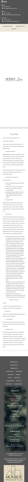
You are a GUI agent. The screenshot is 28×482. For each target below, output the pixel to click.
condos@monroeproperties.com (15, 455)
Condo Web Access (20, 26)
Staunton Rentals (14, 365)
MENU (5, 2)
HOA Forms (18, 374)
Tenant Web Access (7, 26)
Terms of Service (18, 384)
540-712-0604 (7, 13)
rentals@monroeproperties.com (10, 8)
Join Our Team (17, 377)
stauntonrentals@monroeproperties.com (12, 14)
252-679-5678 (7, 19)
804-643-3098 (7, 6)
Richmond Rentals (14, 362)
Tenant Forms (19, 371)
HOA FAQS (10, 377)
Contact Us (19, 381)
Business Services (10, 381)
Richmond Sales (14, 368)
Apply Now (14, 29)
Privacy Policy (9, 384)
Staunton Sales (9, 371)
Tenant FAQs (10, 374)
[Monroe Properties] (14, 79)
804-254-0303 (23, 458)
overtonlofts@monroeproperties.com (11, 21)
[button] (2, 2)
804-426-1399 (20, 453)
